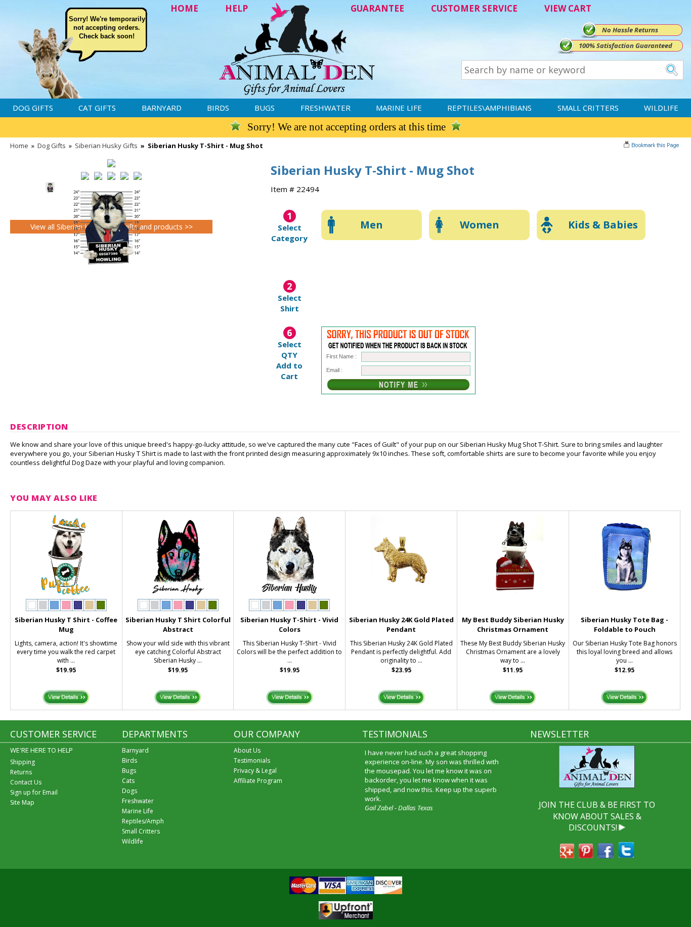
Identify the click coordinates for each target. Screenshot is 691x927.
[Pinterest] (585, 855)
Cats (128, 780)
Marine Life (399, 108)
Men (371, 224)
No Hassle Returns (630, 29)
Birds (218, 108)
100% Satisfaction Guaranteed (625, 45)
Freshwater (325, 108)
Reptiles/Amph (143, 821)
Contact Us (25, 782)
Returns (21, 772)
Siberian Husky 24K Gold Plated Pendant (401, 624)
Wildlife (661, 108)
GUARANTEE (377, 8)
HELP (236, 8)
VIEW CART (567, 8)
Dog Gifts (33, 108)
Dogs (129, 790)
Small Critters (588, 108)
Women (479, 224)
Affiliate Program (258, 780)
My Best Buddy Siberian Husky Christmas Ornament (513, 624)
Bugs (264, 108)
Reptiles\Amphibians (489, 108)
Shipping (22, 762)
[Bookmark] (652, 146)
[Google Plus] (567, 855)
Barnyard (162, 108)
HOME (184, 8)
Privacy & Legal (255, 770)
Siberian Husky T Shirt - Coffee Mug (66, 624)
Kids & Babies (603, 224)
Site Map (22, 802)
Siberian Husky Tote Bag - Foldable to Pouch (624, 624)
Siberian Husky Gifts (106, 145)
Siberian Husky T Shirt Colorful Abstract (178, 624)
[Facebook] (605, 855)
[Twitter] (626, 855)
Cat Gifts (97, 108)
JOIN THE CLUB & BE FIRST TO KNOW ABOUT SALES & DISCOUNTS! (597, 816)
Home (19, 145)
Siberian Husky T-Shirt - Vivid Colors (289, 624)
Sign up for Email (34, 792)
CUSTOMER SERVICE (474, 8)
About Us (247, 750)
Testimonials (252, 760)
